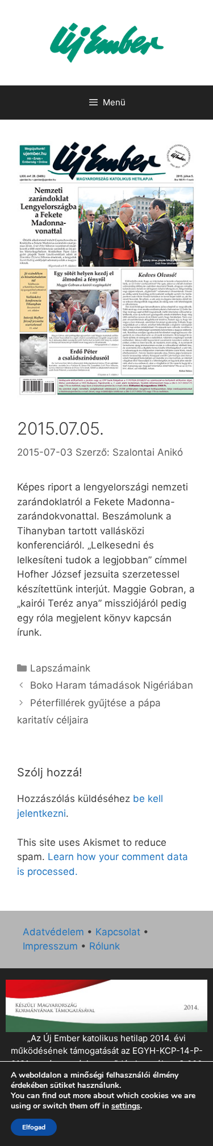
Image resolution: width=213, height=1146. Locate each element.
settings (125, 1106)
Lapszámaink (60, 668)
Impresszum (50, 946)
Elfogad (33, 1127)
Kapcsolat (117, 932)
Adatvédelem (53, 932)
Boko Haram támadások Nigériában (111, 685)
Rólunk (104, 946)
